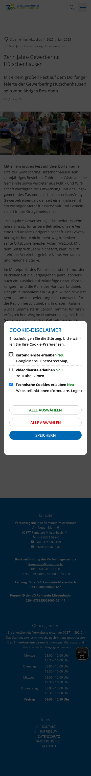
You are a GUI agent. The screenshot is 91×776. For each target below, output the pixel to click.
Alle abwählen (45, 422)
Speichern (45, 435)
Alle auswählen (45, 409)
